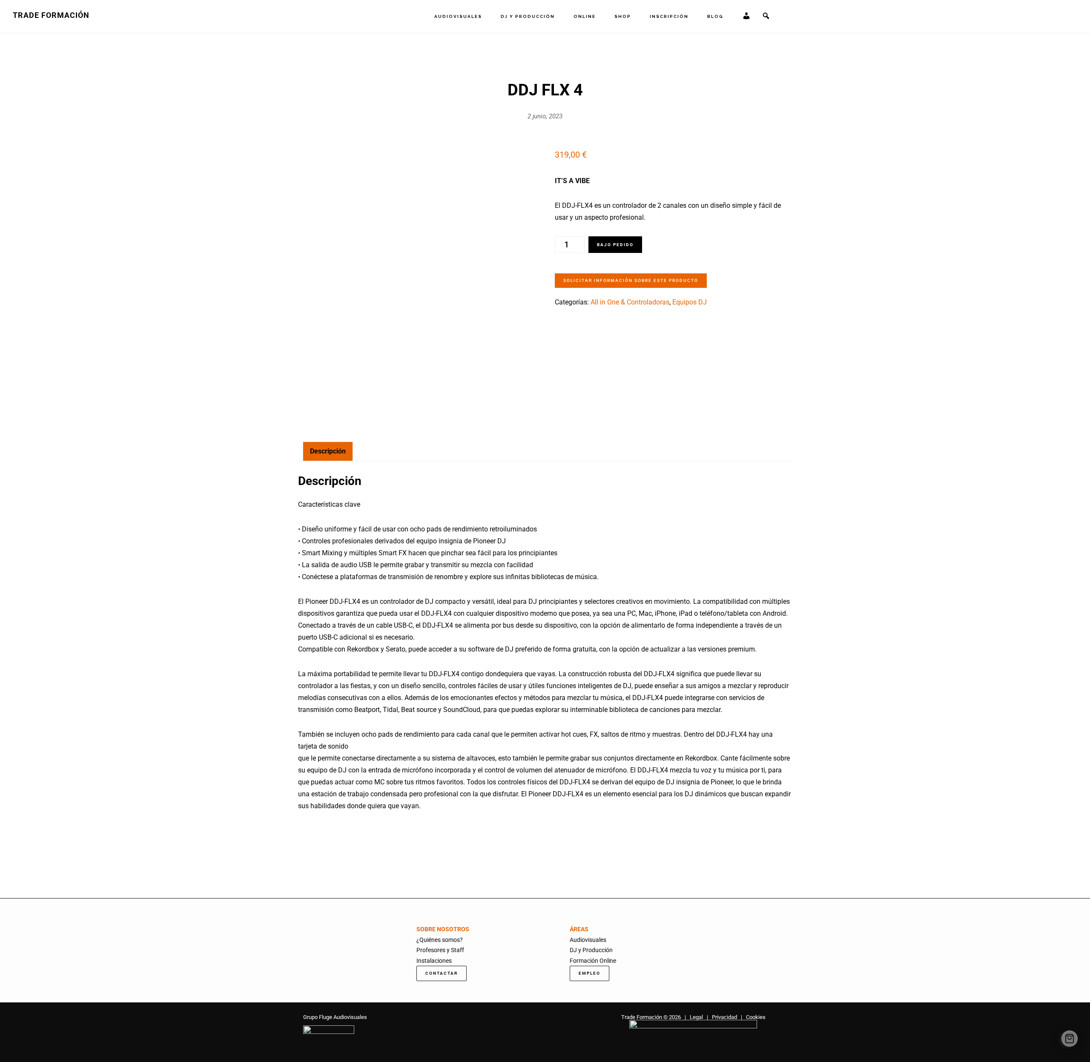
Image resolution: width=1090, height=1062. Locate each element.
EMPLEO (589, 973)
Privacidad (724, 1017)
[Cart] (1069, 1038)
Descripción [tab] (328, 451)
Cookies (756, 1017)
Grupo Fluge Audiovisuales (335, 1017)
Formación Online (593, 960)
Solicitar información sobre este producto (630, 280)
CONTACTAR (441, 973)
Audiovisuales (588, 939)
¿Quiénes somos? (439, 939)
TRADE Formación (51, 15)
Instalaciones (434, 960)
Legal (696, 1017)
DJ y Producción (591, 950)
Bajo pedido (615, 244)
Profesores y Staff (440, 950)
